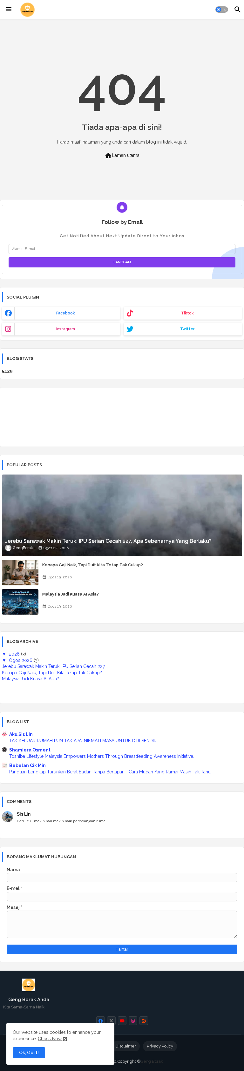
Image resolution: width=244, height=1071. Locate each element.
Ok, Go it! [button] (29, 1052)
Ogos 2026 (21, 660)
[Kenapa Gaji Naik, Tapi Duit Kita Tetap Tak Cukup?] (20, 572)
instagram (65, 329)
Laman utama (122, 155)
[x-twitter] (111, 1020)
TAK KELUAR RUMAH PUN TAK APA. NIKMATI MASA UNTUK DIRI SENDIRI (83, 740)
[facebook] (100, 1020)
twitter (187, 329)
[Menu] (8, 9)
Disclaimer (125, 1046)
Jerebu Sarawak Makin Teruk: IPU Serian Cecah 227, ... (56, 666)
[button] (221, 9)
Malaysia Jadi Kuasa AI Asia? (70, 594)
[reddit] (143, 1020)
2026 (15, 654)
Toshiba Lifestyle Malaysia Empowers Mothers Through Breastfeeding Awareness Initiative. (101, 756)
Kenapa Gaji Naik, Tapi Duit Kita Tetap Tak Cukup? (92, 564)
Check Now (50, 1038)
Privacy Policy (160, 1046)
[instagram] (133, 1020)
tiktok (187, 313)
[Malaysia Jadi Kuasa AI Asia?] (20, 602)
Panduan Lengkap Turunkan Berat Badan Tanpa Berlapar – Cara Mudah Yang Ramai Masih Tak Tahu (110, 771)
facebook (65, 313)
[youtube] (122, 1020)
